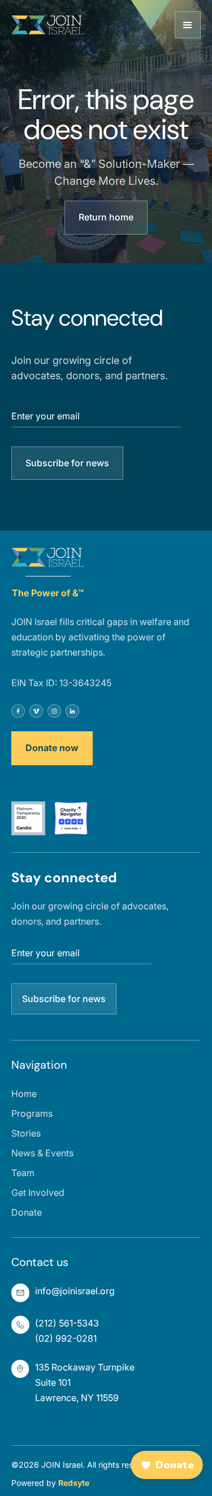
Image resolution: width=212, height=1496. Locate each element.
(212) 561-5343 (67, 1323)
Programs (32, 1113)
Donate (26, 1212)
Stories (26, 1133)
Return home (106, 217)
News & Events (42, 1153)
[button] (188, 24)
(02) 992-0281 (66, 1338)
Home (24, 1093)
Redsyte (73, 1483)
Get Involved (37, 1192)
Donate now (52, 747)
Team (22, 1172)
